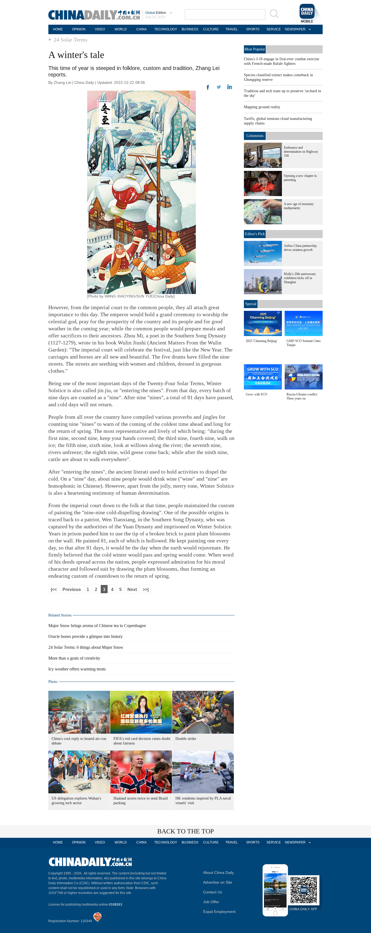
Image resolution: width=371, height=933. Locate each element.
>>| (146, 589)
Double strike (185, 739)
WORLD (121, 29)
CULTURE (211, 29)
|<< (54, 589)
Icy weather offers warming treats (77, 669)
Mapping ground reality (262, 107)
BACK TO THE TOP (185, 831)
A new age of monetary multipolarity (299, 206)
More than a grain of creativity (74, 658)
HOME (58, 29)
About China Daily (218, 872)
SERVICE (273, 29)
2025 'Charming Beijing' (261, 341)
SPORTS (252, 29)
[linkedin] (219, 89)
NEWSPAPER (294, 29)
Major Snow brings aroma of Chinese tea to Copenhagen (97, 625)
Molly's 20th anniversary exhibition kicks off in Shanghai (300, 278)
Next (132, 589)
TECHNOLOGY (165, 29)
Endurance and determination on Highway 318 (301, 152)
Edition (155, 13)
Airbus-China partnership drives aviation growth (300, 248)
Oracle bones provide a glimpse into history (85, 636)
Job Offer (211, 902)
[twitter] (229, 88)
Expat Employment (219, 911)
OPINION (79, 29)
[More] (208, 89)
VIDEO (100, 29)
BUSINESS (190, 29)
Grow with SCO (256, 394)
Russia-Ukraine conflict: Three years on (302, 396)
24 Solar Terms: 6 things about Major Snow (85, 647)
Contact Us (212, 892)
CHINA (141, 29)
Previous (71, 589)
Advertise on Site (217, 882)
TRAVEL (231, 29)
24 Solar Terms (70, 40)
